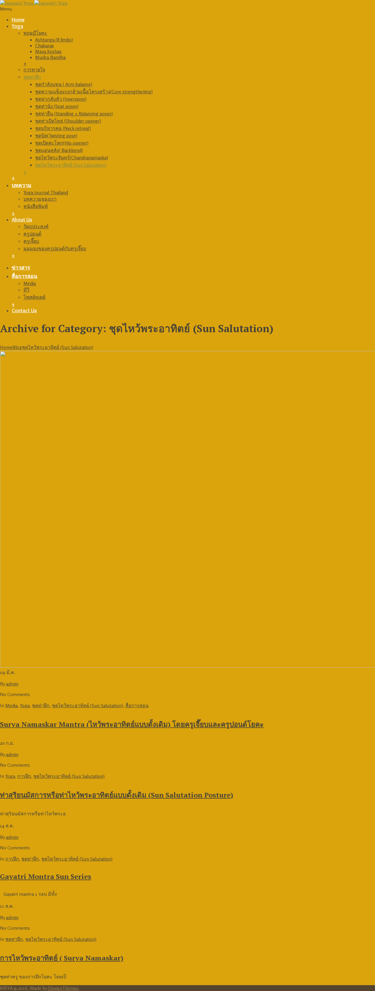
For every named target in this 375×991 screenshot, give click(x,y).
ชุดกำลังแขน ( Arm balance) (63, 84)
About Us (22, 219)
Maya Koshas (48, 51)
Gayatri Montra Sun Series (45, 876)
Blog (17, 347)
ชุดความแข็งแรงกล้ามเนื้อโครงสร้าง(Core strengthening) (94, 91)
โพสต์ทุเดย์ (34, 297)
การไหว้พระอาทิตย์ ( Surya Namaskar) (61, 958)
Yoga (17, 26)
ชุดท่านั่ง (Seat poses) (57, 106)
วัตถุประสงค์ (36, 226)
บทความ (21, 185)
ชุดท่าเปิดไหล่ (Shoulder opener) (68, 121)
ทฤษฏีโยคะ (35, 33)
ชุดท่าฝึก (32, 77)
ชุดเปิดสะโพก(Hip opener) (61, 143)
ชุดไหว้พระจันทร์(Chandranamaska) (71, 157)
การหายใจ (34, 69)
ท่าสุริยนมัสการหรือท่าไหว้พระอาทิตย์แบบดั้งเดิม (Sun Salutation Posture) (116, 795)
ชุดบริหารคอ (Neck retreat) (63, 128)
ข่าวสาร (21, 267)
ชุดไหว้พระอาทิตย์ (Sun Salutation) (70, 165)
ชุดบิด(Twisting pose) (56, 135)
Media (29, 283)
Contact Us (24, 310)
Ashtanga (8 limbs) (54, 40)
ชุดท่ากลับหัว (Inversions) (60, 99)
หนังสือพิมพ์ (35, 206)
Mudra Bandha (50, 57)
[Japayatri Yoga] (33, 3)
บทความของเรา (40, 199)
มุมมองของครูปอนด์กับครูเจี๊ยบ (54, 248)
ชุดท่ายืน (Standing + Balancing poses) (74, 113)
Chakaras (44, 45)
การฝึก (24, 776)
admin (12, 684)
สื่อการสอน (24, 276)
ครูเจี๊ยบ (31, 241)
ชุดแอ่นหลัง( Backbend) (59, 150)
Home (18, 19)
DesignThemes (63, 988)
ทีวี (26, 290)
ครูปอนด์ (32, 234)
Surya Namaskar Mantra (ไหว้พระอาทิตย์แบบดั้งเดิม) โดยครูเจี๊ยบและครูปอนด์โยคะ (132, 724)
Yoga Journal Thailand (45, 192)
